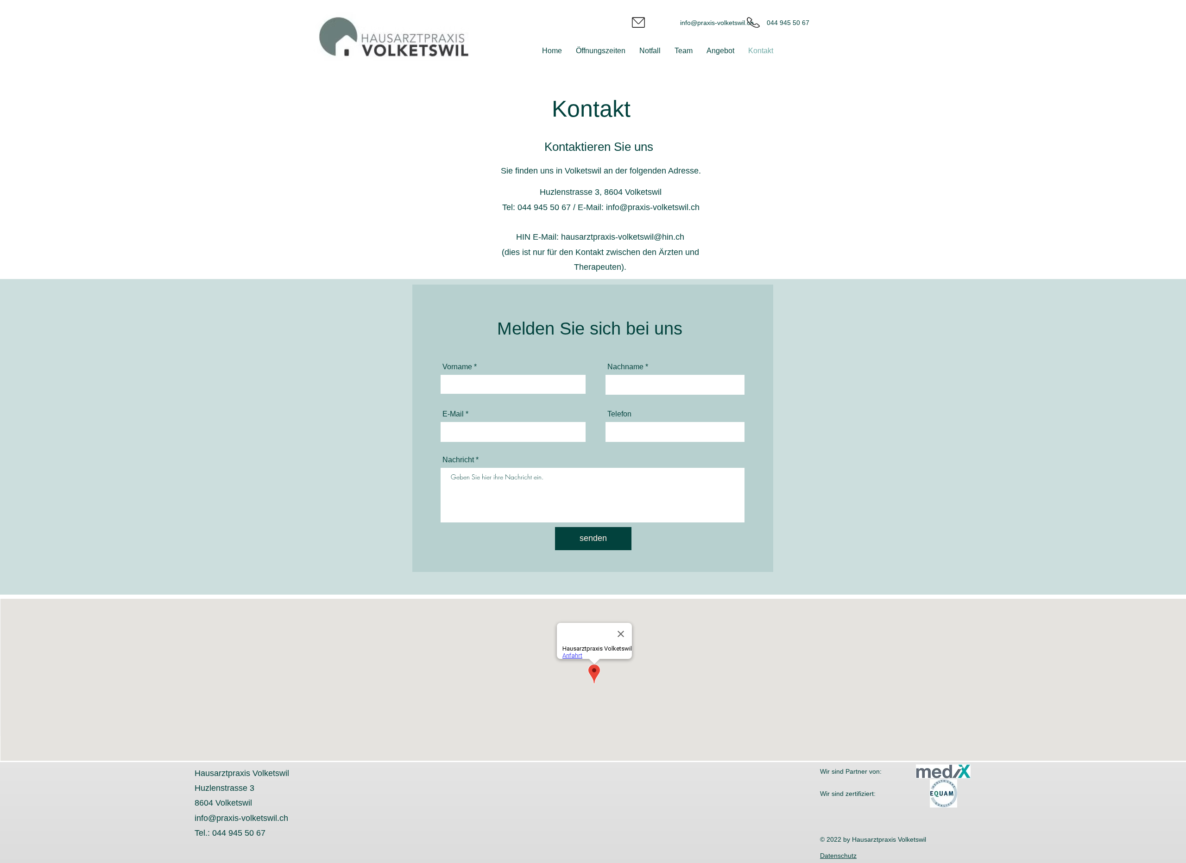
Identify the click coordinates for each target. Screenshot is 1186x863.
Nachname (625, 367)
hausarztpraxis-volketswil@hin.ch (622, 237)
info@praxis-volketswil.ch (717, 22)
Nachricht (458, 460)
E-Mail (453, 414)
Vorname (457, 367)
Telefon (619, 414)
